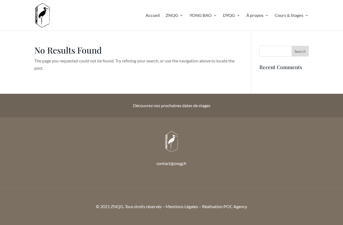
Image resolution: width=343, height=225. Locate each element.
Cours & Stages (289, 15)
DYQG (229, 15)
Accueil (153, 15)
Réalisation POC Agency (224, 206)
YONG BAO (200, 15)
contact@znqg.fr (171, 163)
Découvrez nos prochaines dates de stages (171, 105)
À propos (254, 15)
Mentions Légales (182, 206)
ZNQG (172, 15)
